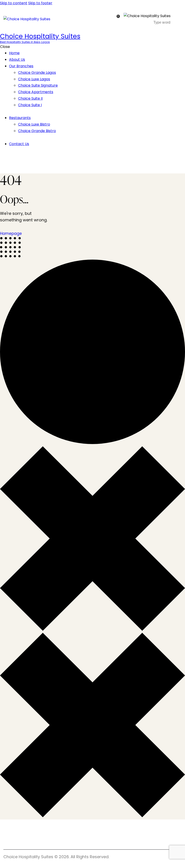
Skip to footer (40, 3)
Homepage (11, 233)
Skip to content (13, 3)
